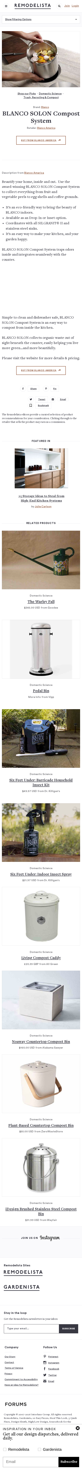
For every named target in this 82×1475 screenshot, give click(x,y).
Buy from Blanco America (38, 140)
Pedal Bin (41, 691)
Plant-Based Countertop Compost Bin (41, 1126)
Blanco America (46, 128)
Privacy (8, 1373)
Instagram (53, 1363)
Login (75, 6)
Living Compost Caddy (41, 958)
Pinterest (53, 1357)
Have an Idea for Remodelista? (22, 1385)
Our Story (10, 1357)
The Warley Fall (41, 602)
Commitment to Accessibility (21, 1379)
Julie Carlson (43, 506)
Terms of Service (14, 1368)
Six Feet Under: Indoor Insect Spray (41, 875)
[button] (59, 6)
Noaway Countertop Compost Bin (41, 1042)
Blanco (45, 107)
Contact (9, 1362)
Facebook (53, 1369)
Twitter (52, 1375)
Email (51, 1381)
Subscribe (68, 1462)
